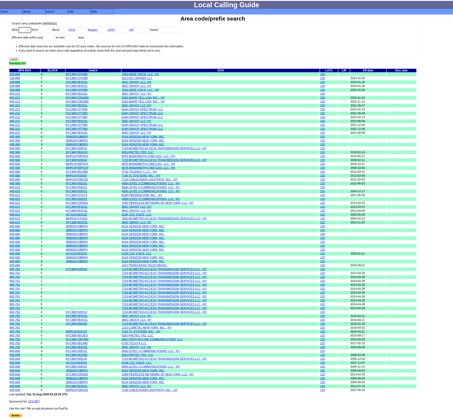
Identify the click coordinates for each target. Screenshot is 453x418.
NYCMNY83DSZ (76, 183)
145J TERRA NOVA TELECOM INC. (145, 265)
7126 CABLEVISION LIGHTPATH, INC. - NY (150, 179)
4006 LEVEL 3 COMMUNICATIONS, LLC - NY (151, 183)
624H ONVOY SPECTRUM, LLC (142, 109)
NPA (15, 29)
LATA (111, 29)
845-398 (15, 144)
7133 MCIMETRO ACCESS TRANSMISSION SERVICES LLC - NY (164, 148)
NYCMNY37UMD (77, 78)
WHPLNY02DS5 (76, 175)
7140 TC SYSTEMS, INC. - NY (141, 175)
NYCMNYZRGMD (77, 97)
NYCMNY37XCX (76, 195)
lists (71, 11)
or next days (70, 37)
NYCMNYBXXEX (77, 335)
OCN (71, 29)
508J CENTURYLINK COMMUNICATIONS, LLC (152, 339)
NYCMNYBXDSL (77, 82)
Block (56, 29)
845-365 (15, 140)
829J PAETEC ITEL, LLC (137, 152)
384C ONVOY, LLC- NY (136, 82)
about (26, 11)
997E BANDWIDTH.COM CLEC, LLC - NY (148, 156)
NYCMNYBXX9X (77, 355)
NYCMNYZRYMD (77, 339)
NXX (35, 29)
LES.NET (34, 401)
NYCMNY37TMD (77, 109)
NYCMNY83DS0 (76, 148)
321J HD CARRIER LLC (137, 78)
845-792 (15, 312)
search (50, 11)
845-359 (15, 136)
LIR (131, 29)
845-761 (15, 269)
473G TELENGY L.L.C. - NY (139, 171)
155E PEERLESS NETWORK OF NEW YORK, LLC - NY (158, 202)
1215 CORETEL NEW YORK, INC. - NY (147, 327)
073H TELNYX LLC (134, 343)
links (94, 11)
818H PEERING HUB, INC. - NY (142, 195)
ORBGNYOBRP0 (77, 136)
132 (322, 74)
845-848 (15, 351)
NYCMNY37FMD (77, 74)
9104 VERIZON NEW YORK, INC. (143, 136)
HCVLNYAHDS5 (76, 214)
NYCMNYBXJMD (77, 343)
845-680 (15, 226)
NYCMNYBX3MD (77, 171)
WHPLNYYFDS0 (76, 218)
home (4, 11)
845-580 (15, 148)
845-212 (15, 93)
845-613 (15, 187)
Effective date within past (27, 37)
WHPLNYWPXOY (77, 156)
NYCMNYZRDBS (77, 202)
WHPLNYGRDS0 (77, 179)
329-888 (15, 74)
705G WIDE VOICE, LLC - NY (140, 74)
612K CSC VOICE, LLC (136, 214)
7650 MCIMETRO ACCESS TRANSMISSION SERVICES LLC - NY (164, 218)
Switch (154, 29)
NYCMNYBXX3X (77, 152)
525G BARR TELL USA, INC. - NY (143, 97)
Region (92, 29)
